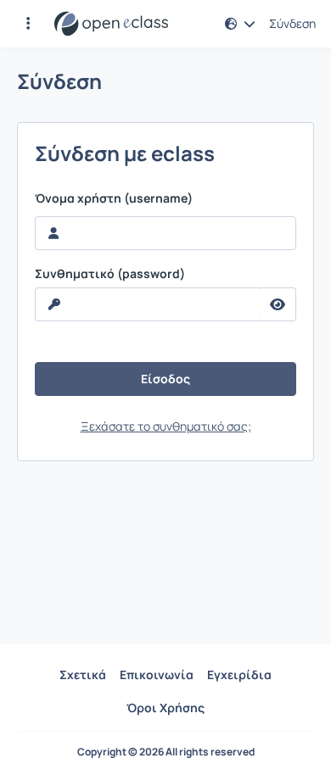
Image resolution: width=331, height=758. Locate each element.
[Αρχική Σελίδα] (111, 24)
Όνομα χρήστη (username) (114, 198)
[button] (28, 23)
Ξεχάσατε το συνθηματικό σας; (166, 426)
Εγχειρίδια (239, 674)
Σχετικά (82, 674)
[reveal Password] (278, 304)
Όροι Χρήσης (165, 707)
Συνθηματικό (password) (110, 274)
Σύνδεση (292, 24)
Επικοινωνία (157, 674)
